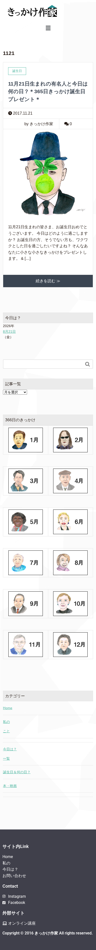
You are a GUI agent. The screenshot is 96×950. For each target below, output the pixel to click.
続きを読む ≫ (48, 281)
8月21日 (9, 332)
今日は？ (10, 749)
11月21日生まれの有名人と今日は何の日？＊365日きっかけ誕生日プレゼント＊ (48, 91)
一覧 (6, 758)
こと (6, 731)
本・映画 (10, 786)
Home (7, 708)
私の (6, 722)
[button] (48, 28)
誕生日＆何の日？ (17, 772)
